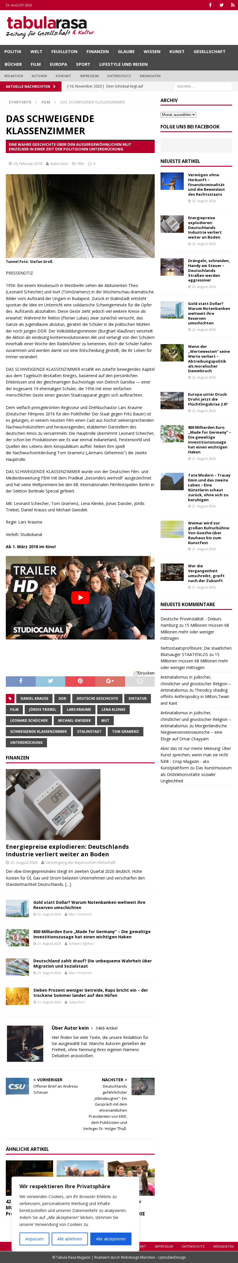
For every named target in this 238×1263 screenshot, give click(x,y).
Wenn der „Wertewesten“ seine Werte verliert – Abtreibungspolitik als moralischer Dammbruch (209, 358)
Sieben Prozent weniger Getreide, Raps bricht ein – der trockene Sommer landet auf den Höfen (90, 992)
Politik (12, 51)
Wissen (152, 51)
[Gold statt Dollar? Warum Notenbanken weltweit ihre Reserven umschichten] (17, 908)
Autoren (39, 76)
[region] (75, 1214)
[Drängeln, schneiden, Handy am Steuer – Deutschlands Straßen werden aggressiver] (172, 267)
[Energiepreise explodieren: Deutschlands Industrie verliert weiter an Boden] (80, 804)
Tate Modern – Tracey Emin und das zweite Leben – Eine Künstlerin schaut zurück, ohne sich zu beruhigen (209, 487)
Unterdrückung (26, 742)
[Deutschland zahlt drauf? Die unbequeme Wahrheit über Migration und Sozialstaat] (17, 967)
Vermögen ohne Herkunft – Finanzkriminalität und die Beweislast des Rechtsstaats (206, 184)
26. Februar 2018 (27, 163)
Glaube (126, 51)
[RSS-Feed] (233, 5)
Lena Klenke (113, 709)
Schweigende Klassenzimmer (38, 731)
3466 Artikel (106, 1028)
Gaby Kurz (77, 1002)
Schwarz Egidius (81, 943)
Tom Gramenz (125, 731)
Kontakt (63, 76)
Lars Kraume (79, 709)
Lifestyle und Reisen (123, 64)
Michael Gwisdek (74, 720)
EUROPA (58, 64)
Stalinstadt (89, 731)
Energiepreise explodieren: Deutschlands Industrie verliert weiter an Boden (67, 850)
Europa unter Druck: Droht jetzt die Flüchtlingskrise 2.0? (208, 399)
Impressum (89, 76)
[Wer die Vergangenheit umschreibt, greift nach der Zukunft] (172, 572)
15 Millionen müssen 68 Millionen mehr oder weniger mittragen (195, 631)
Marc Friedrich (80, 914)
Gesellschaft (210, 51)
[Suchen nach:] (203, 86)
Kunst (177, 51)
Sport (83, 64)
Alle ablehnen (69, 1239)
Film (36, 64)
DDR (62, 698)
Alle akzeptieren (111, 1239)
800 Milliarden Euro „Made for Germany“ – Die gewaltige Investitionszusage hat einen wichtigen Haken (92, 934)
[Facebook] (210, 5)
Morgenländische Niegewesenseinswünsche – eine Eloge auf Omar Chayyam (194, 732)
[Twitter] (222, 5)
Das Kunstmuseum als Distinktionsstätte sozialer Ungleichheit (196, 774)
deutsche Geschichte (97, 698)
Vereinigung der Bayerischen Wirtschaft (81, 862)
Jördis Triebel (42, 709)
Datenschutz (119, 76)
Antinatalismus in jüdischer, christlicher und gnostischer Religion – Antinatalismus (196, 683)
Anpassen (34, 1239)
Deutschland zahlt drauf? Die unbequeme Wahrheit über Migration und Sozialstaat (92, 963)
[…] (68, 884)
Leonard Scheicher (29, 720)
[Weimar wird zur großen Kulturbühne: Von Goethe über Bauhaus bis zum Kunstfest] (172, 529)
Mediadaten (150, 76)
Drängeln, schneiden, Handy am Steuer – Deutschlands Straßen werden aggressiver (209, 270)
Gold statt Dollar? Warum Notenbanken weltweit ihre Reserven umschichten (89, 904)
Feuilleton (64, 51)
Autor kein (59, 163)
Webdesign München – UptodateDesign (153, 1257)
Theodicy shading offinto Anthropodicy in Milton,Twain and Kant (195, 696)
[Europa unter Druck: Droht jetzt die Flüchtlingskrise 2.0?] (172, 400)
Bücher (13, 64)
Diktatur (138, 698)
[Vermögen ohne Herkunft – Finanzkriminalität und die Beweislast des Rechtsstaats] (172, 181)
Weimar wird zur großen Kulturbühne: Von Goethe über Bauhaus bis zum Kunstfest (209, 532)
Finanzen (97, 51)
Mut (105, 720)
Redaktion (13, 76)
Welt (36, 51)
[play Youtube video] (80, 598)
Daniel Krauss (34, 698)
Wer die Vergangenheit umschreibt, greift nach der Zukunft (206, 573)
